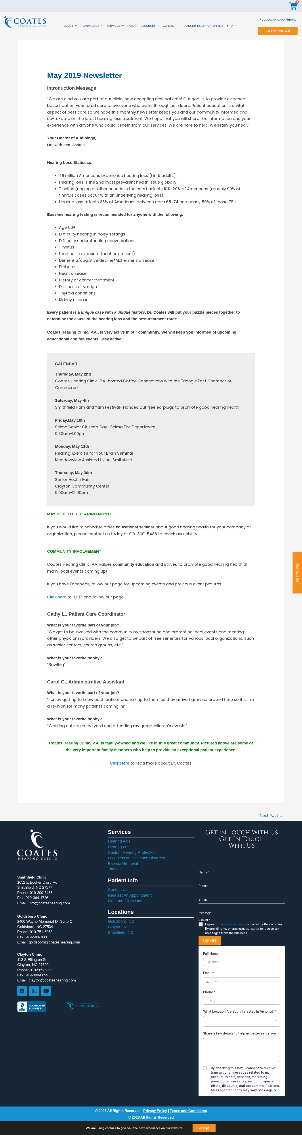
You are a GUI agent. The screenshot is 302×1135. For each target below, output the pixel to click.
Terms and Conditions (188, 1111)
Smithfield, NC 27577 (34, 887)
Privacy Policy (155, 1111)
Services (113, 25)
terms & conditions (232, 924)
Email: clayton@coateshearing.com (46, 980)
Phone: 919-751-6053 (34, 932)
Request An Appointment (278, 19)
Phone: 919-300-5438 (34, 893)
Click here (56, 597)
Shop (230, 25)
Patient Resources (141, 25)
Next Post (271, 815)
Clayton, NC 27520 (32, 965)
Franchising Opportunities (203, 25)
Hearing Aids (89, 25)
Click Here (119, 763)
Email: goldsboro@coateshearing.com (48, 942)
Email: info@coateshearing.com (43, 903)
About (68, 25)
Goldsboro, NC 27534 (35, 927)
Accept (204, 1128)
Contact (169, 25)
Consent (204, 919)
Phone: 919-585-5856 (34, 970)
